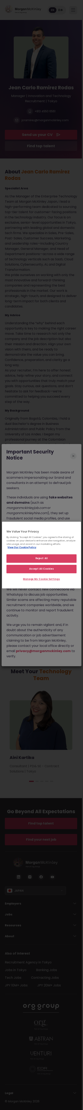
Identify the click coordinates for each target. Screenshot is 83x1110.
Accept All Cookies (41, 568)
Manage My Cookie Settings (41, 579)
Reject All (41, 558)
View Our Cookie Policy (21, 547)
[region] (41, 555)
